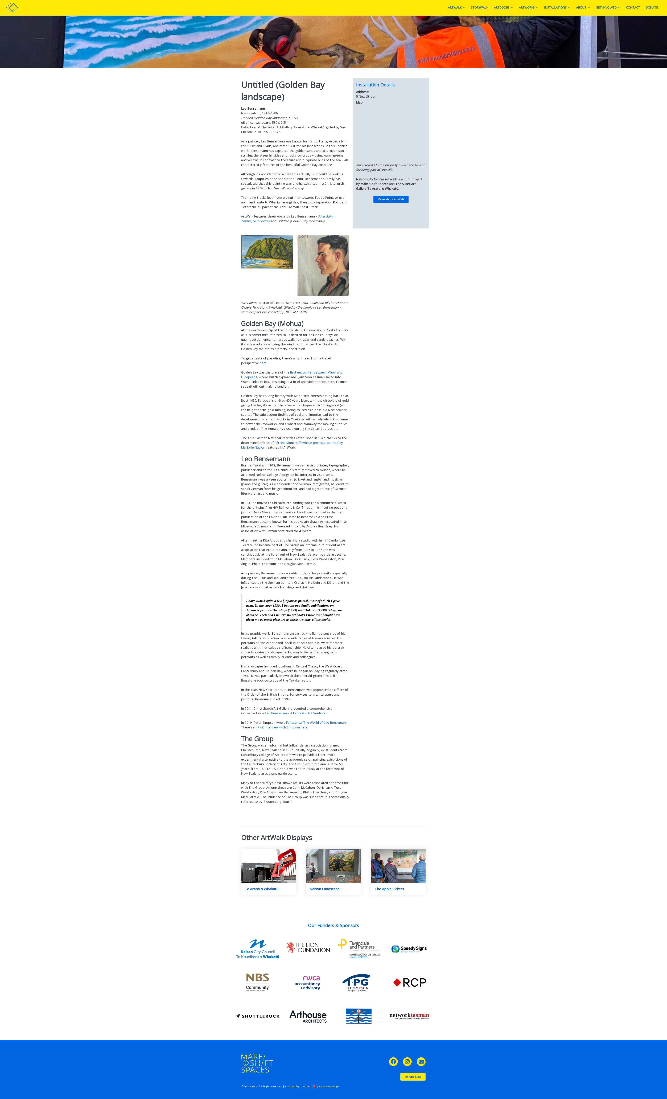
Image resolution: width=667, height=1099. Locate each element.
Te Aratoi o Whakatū (262, 889)
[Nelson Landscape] (333, 865)
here (263, 363)
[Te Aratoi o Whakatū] (268, 865)
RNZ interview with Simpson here (282, 727)
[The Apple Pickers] (398, 865)
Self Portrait (261, 221)
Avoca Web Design (329, 1086)
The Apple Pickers (389, 889)
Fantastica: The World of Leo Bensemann (317, 722)
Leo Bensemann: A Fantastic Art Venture (295, 713)
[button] (393, 1061)
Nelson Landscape (325, 889)
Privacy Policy (292, 1086)
